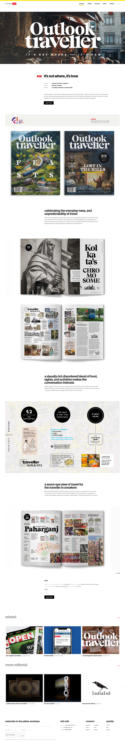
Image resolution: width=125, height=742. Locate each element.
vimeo (95, 727)
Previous (3, 687)
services (97, 3)
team (107, 727)
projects (81, 3)
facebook (88, 725)
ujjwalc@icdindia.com (70, 725)
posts (104, 3)
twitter (87, 727)
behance (96, 729)
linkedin (87, 729)
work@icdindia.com (67, 727)
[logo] (10, 4)
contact (112, 3)
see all (118, 617)
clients (89, 3)
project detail (49, 103)
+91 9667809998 (67, 729)
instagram (96, 725)
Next (121, 687)
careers (108, 729)
